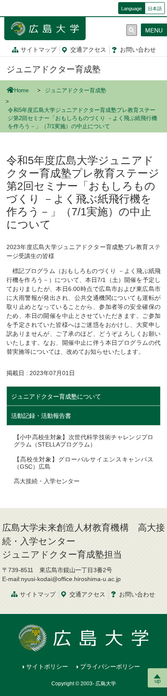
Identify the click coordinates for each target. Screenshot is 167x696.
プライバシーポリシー (110, 666)
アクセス (88, 49)
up (158, 681)
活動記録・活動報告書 (41, 415)
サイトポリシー (47, 666)
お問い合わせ (137, 594)
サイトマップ (39, 49)
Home (21, 91)
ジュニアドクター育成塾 (53, 69)
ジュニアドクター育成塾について (56, 396)
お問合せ (138, 49)
